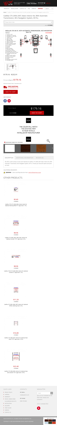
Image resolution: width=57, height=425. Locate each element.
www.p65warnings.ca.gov (34, 172)
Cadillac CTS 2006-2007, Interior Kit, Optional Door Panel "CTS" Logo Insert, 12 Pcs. (16, 338)
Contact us (23, 8)
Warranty (7, 396)
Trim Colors (8, 408)
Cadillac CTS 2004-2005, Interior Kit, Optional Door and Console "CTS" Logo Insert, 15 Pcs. (16, 372)
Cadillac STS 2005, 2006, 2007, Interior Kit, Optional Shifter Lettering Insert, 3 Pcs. (16, 305)
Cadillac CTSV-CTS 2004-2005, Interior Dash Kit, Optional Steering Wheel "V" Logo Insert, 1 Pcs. (16, 205)
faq (29, 8)
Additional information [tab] (24, 158)
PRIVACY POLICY (8, 392)
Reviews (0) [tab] (39, 158)
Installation (14, 8)
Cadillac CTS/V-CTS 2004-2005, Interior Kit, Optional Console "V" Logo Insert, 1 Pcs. (16, 271)
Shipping (7, 394)
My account (41, 3)
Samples (34, 8)
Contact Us (8, 412)
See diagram (20, 142)
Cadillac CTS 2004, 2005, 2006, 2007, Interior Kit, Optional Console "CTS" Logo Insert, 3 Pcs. (16, 238)
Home (4, 12)
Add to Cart (11, 92)
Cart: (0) (48, 3)
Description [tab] (9, 158)
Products (6, 8)
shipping (40, 8)
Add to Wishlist (7, 97)
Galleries (7, 405)
